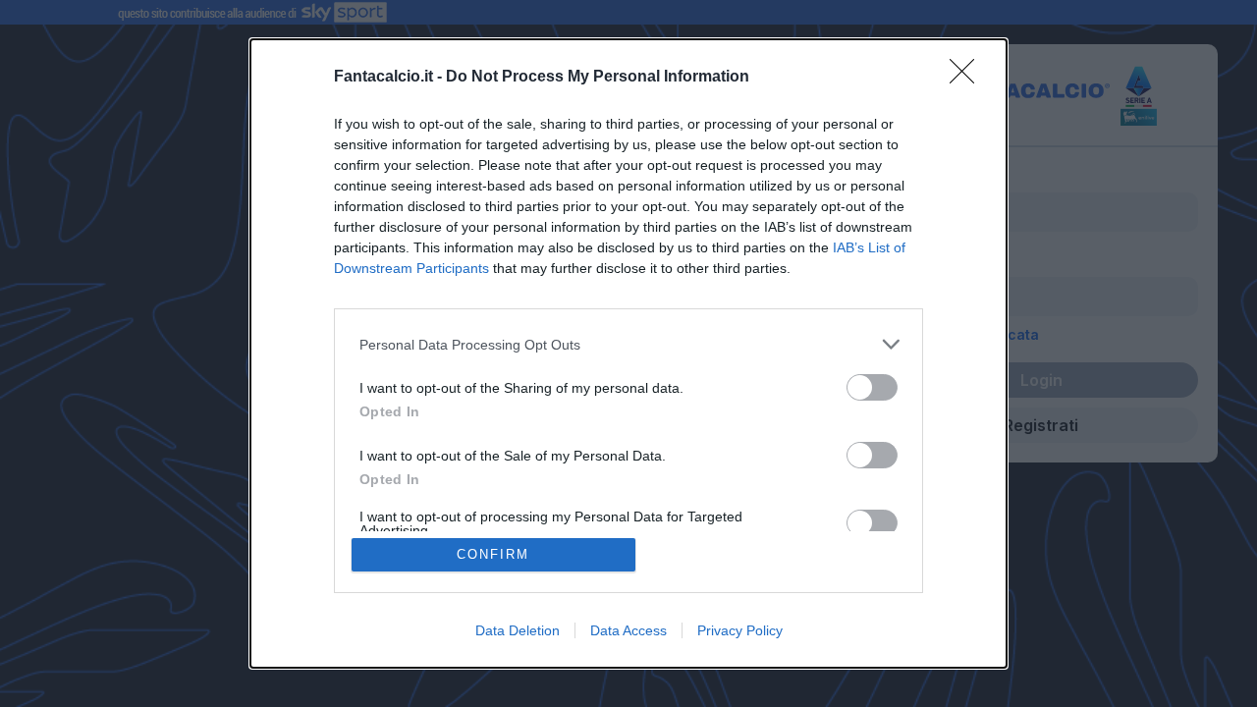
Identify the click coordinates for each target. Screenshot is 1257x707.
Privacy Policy (740, 630)
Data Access (628, 630)
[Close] (968, 77)
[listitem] (628, 344)
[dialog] (628, 353)
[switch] (872, 387)
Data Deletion (517, 630)
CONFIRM (493, 554)
